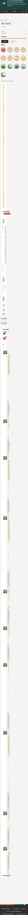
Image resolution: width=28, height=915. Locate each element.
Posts (14, 31)
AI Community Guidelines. (16, 1)
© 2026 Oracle (5, 908)
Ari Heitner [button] (9, 411)
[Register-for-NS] (14, 12)
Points (3, 315)
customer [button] (8, 710)
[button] (5, 352)
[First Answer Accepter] (23, 58)
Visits (4, 310)
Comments (14, 33)
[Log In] (25, 11)
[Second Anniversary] (10, 58)
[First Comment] (3, 75)
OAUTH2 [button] (8, 496)
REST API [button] (8, 435)
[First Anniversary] (3, 58)
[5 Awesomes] (3, 49)
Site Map (16, 908)
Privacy (9, 911)
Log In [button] (4, 41)
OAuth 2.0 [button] (8, 546)
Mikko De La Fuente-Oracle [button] (9, 618)
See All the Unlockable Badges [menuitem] (7, 81)
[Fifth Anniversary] (10, 49)
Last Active (3, 324)
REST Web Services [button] (8, 696)
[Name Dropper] (23, 66)
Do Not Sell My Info (16, 911)
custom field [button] (8, 397)
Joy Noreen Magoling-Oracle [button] (9, 581)
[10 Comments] (10, 66)
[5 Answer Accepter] (16, 58)
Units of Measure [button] (8, 788)
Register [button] (13, 41)
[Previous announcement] (13, 8)
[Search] (22, 11)
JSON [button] (8, 778)
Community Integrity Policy (8, 914)
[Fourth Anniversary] (16, 49)
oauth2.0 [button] (8, 567)
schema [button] (8, 826)
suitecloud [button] (8, 680)
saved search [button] (8, 383)
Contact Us (23, 908)
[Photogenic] (3, 66)
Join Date (4, 319)
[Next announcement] (15, 8)
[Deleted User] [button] (9, 654)
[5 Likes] (16, 66)
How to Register (13, 14)
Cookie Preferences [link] (22, 914)
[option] (5, 230)
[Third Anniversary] (23, 49)
